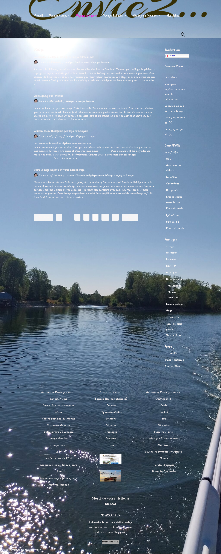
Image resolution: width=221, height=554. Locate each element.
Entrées (111, 405)
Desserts (111, 438)
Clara (58, 412)
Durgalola (172, 190)
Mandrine (164, 445)
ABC (168, 158)
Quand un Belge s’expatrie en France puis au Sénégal (59, 170)
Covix (164, 405)
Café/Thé (171, 177)
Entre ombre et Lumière (59, 432)
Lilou (59, 471)
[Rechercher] (183, 34)
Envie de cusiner (110, 392)
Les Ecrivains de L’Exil (59, 458)
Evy (164, 418)
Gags (169, 310)
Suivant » (130, 217)
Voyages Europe (100, 62)
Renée (42, 62)
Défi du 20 (172, 221)
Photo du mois (175, 228)
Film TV (171, 266)
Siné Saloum (82, 62)
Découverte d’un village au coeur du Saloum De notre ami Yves (64, 57)
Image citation (58, 438)
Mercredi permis (58, 484)
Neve (5, 549)
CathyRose (173, 183)
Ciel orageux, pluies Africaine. (48, 96)
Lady (59, 451)
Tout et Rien (174, 335)
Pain (111, 445)
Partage (169, 246)
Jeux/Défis (171, 152)
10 (105, 217)
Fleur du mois (174, 208)
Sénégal (69, 62)
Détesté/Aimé (58, 399)
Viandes (111, 425)
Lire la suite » (78, 119)
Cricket (164, 412)
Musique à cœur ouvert (163, 438)
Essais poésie (174, 304)
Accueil (38, 15)
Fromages (111, 432)
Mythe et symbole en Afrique (164, 451)
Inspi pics (59, 445)
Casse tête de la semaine (59, 405)
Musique (171, 272)
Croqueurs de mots (58, 425)
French (171, 56)
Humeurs (173, 317)
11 (115, 217)
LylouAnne (173, 215)
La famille (171, 353)
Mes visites (173, 15)
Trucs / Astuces (174, 360)
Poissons (111, 418)
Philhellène (174, 285)
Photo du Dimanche (164, 471)
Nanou (164, 458)
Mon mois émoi (163, 432)
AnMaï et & (163, 399)
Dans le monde (175, 279)
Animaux (171, 252)
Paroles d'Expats (75, 175)
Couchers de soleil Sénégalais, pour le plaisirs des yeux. (61, 131)
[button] (68, 15)
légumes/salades (111, 412)
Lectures (171, 259)
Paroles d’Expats (163, 465)
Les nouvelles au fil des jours (58, 465)
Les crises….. (172, 77)
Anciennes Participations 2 (163, 392)
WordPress (34, 549)
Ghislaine (164, 425)
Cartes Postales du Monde (58, 418)
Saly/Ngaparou (95, 175)
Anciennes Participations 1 (58, 392)
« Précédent (43, 217)
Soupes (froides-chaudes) (111, 399)
